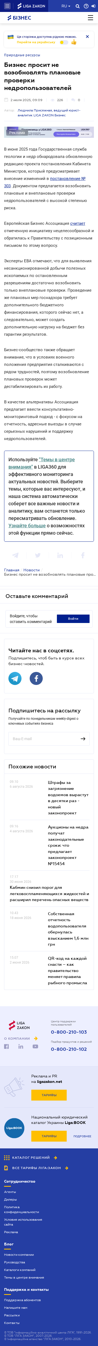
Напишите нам (15, 1308)
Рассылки (12, 1315)
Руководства (14, 1262)
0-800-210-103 (69, 1032)
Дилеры (10, 1199)
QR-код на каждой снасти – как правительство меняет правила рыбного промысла (67, 970)
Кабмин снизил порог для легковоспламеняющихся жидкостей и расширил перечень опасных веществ (49, 893)
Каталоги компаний (19, 1270)
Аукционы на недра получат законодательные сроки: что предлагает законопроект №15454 (68, 845)
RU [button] (64, 6)
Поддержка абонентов (22, 1300)
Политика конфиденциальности (21, 1209)
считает (77, 223)
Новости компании (19, 1255)
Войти (73, 619)
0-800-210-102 (69, 1049)
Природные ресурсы (22, 55)
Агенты (10, 1192)
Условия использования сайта (23, 1222)
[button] (7, 6)
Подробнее (82, 1136)
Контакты (12, 1323)
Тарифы (49, 1095)
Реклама (11, 1232)
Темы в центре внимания (24, 1277)
